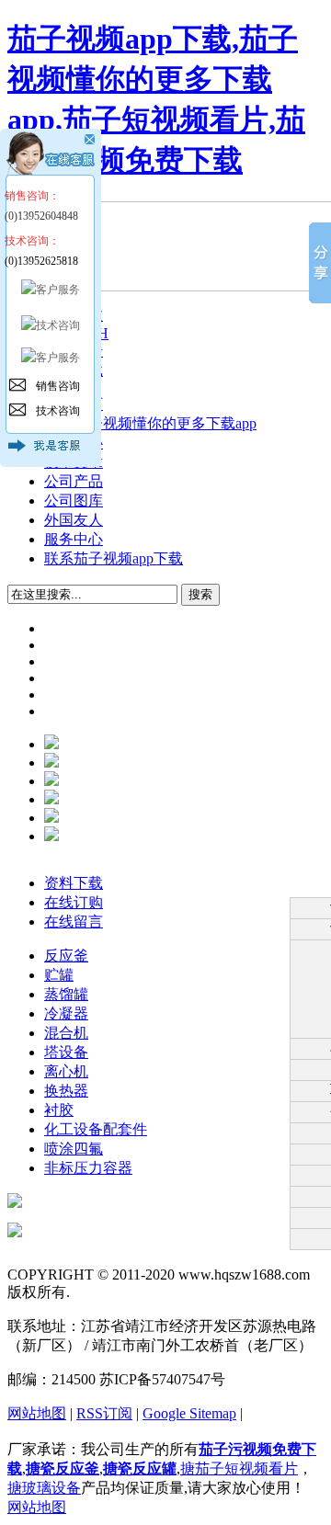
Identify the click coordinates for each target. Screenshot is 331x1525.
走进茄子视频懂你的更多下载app (150, 423)
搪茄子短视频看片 (239, 1468)
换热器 (66, 1090)
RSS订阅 (104, 1413)
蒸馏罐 (66, 994)
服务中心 (73, 539)
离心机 (66, 1071)
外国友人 (73, 520)
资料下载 (73, 883)
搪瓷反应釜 (62, 1468)
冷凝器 (66, 1013)
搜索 (200, 594)
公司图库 (73, 500)
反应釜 (66, 955)
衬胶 (59, 1110)
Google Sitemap (189, 1413)
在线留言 (73, 921)
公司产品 (73, 481)
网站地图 (36, 1413)
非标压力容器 (88, 1168)
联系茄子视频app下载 (113, 558)
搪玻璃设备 (44, 1488)
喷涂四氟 (73, 1148)
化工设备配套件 (95, 1129)
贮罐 (59, 975)
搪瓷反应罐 (140, 1468)
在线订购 (73, 902)
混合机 (66, 1033)
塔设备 (66, 1052)
